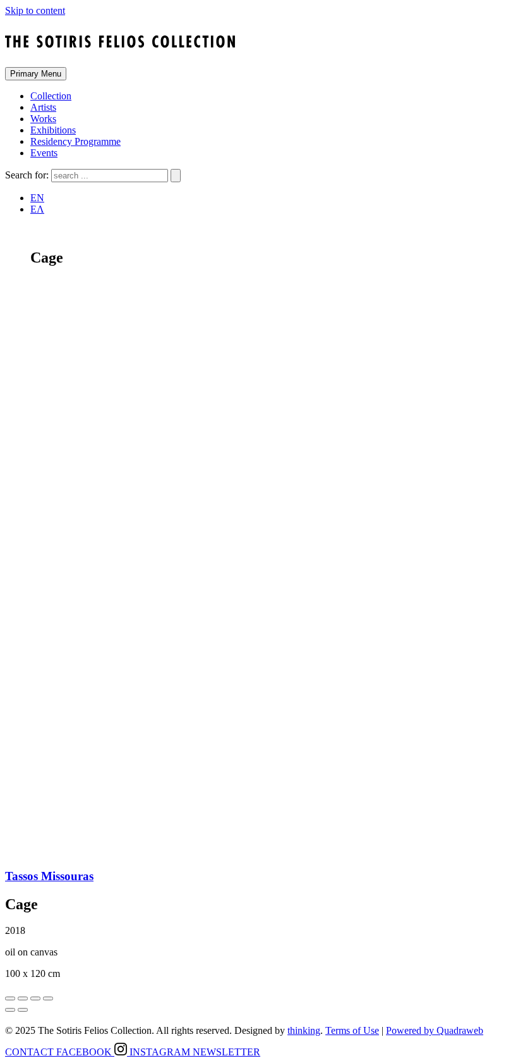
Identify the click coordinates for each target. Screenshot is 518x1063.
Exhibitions (53, 130)
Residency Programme (75, 141)
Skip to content (35, 10)
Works (43, 118)
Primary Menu (35, 73)
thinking (303, 1030)
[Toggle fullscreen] (35, 998)
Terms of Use (352, 1030)
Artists (43, 107)
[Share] (23, 998)
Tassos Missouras (49, 876)
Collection (50, 95)
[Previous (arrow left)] (10, 1010)
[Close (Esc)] (10, 998)
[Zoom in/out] (48, 998)
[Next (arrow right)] (23, 1010)
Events (43, 152)
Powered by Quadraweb (434, 1030)
